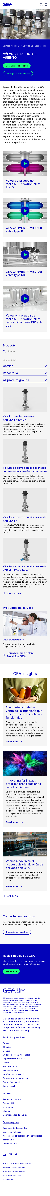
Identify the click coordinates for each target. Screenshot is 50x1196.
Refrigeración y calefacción (15, 1078)
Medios (6, 1111)
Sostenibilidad (9, 1103)
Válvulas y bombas (11, 46)
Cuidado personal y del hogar (16, 1055)
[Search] (41, 4)
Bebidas (6, 1043)
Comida (6, 1051)
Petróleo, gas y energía (14, 1074)
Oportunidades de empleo (15, 1115)
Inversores (8, 1107)
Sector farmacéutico (12, 1082)
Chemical (7, 1047)
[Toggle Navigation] (46, 4)
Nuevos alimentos (11, 1070)
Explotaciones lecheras (14, 1058)
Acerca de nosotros (12, 1099)
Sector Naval (9, 1086)
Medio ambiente (10, 1066)
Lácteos (6, 1062)
